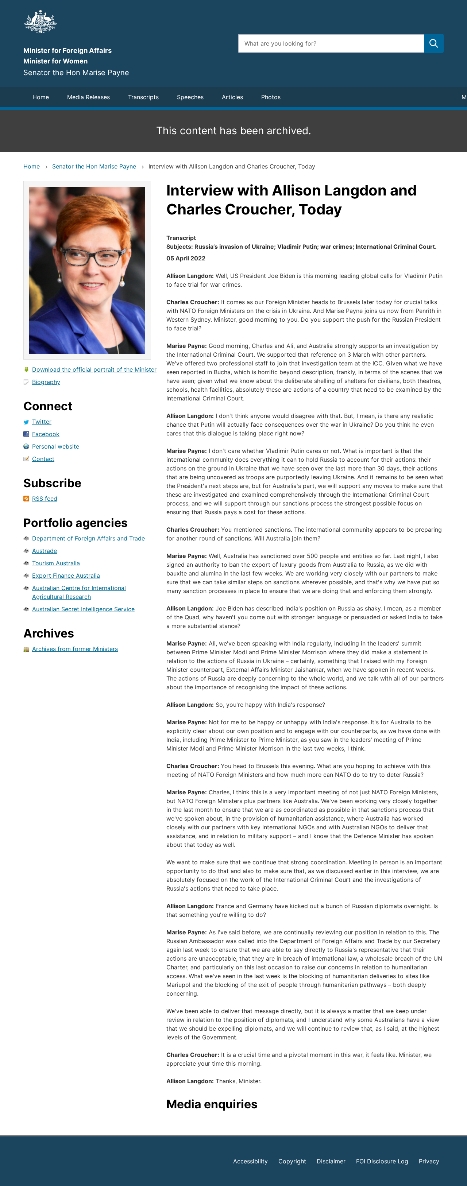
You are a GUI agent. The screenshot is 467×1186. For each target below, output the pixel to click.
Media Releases (88, 97)
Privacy (429, 1161)
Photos (271, 97)
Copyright (292, 1161)
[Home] (126, 21)
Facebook (45, 434)
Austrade (44, 550)
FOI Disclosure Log (382, 1161)
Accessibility (250, 1161)
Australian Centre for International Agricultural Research (79, 592)
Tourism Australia (56, 563)
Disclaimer (331, 1161)
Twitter (41, 421)
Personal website (55, 446)
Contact (43, 458)
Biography (46, 381)
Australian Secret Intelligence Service (83, 609)
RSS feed (44, 498)
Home (40, 97)
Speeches (190, 97)
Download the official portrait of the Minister (94, 369)
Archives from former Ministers (75, 648)
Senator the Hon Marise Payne (94, 166)
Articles (232, 97)
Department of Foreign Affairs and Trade (88, 538)
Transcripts (143, 97)
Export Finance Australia (66, 575)
